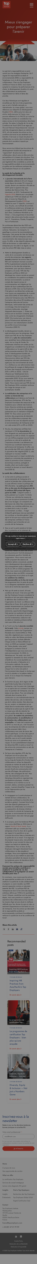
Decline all (27, 544)
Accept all (12, 544)
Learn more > (20, 538)
